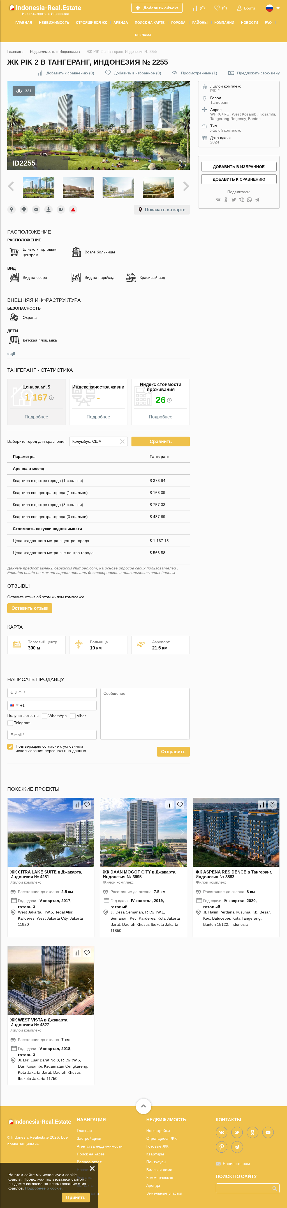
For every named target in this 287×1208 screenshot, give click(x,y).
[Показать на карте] (11, 209)
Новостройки (158, 1130)
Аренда (153, 1185)
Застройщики (89, 1138)
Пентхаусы (156, 1162)
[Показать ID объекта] (61, 209)
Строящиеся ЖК (161, 1138)
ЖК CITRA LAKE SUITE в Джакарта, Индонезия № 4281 (46, 874)
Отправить (173, 751)
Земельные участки (164, 1193)
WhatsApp (57, 715)
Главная (84, 1130)
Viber (81, 715)
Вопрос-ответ (89, 1162)
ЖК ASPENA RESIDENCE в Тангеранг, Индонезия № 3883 (234, 874)
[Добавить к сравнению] (77, 804)
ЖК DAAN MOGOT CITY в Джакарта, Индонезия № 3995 (139, 874)
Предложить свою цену (258, 73)
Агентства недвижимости (99, 1146)
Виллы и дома (159, 1169)
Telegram (22, 722)
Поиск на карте (91, 1154)
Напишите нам (236, 1163)
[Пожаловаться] (73, 209)
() (202, 8)
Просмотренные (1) (199, 73)
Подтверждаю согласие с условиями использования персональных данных (51, 748)
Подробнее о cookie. (44, 1188)
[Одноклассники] (226, 200)
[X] (234, 200)
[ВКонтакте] (218, 200)
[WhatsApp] (249, 200)
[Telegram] (257, 200)
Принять (75, 1197)
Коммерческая (159, 1177)
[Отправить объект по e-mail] (36, 209)
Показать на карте (165, 209)
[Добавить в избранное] (87, 804)
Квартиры (155, 1154)
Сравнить (161, 441)
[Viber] (241, 200)
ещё (11, 353)
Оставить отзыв (29, 608)
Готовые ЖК (157, 1146)
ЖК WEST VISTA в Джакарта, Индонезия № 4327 (39, 1022)
